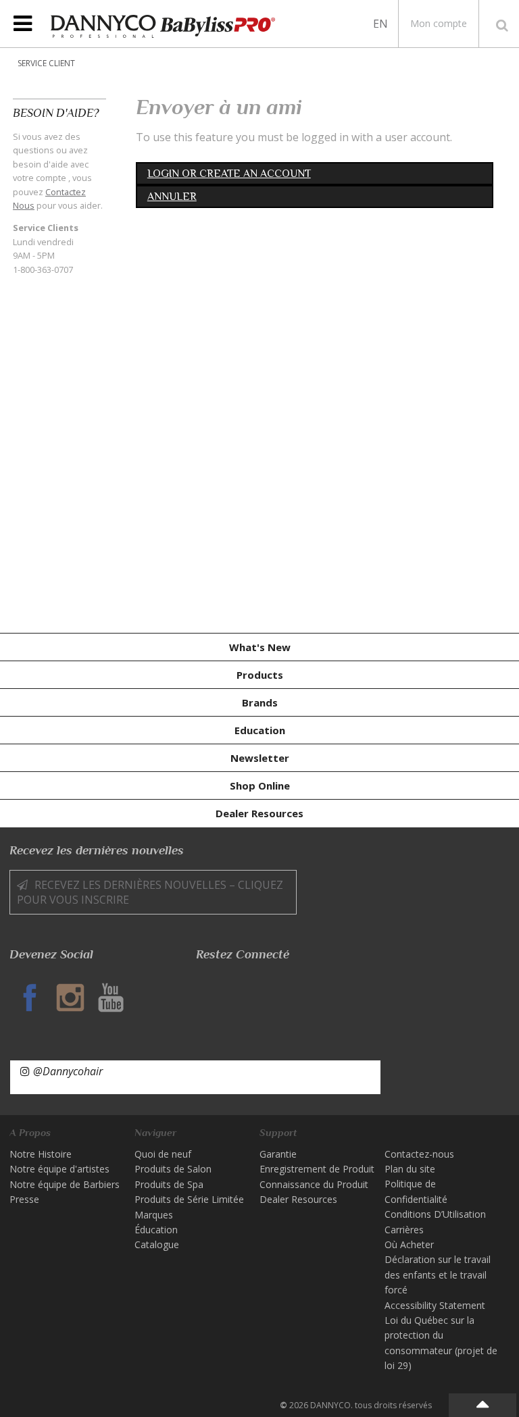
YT (111, 997)
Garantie (278, 1154)
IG (70, 997)
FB (29, 997)
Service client (46, 63)
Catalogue (156, 1244)
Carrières (404, 1229)
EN (380, 23)
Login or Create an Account (229, 174)
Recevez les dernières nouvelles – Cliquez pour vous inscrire (150, 892)
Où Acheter (409, 1244)
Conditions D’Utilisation (435, 1214)
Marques (153, 1214)
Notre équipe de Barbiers (64, 1184)
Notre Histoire (40, 1154)
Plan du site (410, 1168)
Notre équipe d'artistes (59, 1168)
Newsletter (259, 758)
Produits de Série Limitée (189, 1199)
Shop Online (260, 785)
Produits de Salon (173, 1168)
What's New (260, 647)
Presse (24, 1199)
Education (259, 730)
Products (260, 674)
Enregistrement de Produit (317, 1168)
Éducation (156, 1229)
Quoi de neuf (162, 1154)
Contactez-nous (419, 1154)
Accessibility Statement (435, 1305)
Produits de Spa (168, 1184)
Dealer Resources (259, 813)
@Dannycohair (68, 1071)
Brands (260, 702)
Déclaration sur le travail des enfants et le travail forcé (438, 1274)
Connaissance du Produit (314, 1184)
